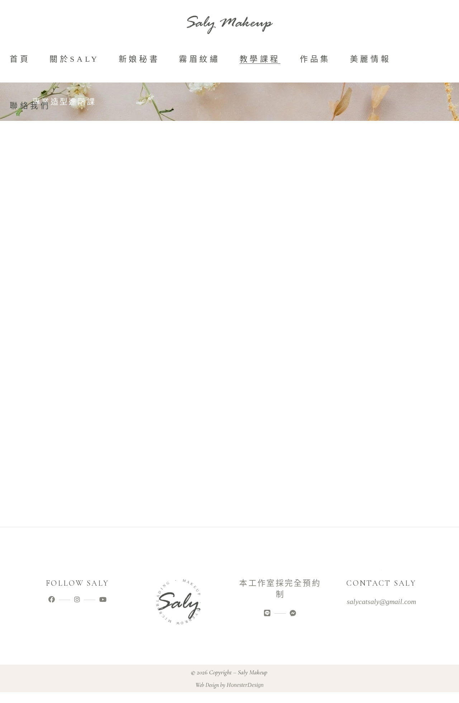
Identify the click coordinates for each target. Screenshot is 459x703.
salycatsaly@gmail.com (381, 601)
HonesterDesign (245, 685)
